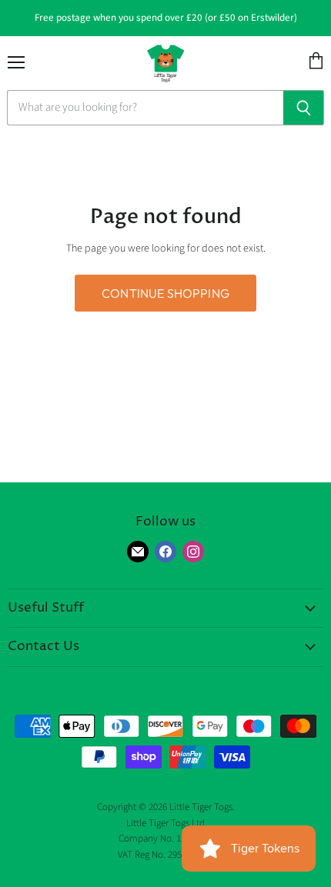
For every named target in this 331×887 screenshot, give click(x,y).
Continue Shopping (165, 293)
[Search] (303, 107)
